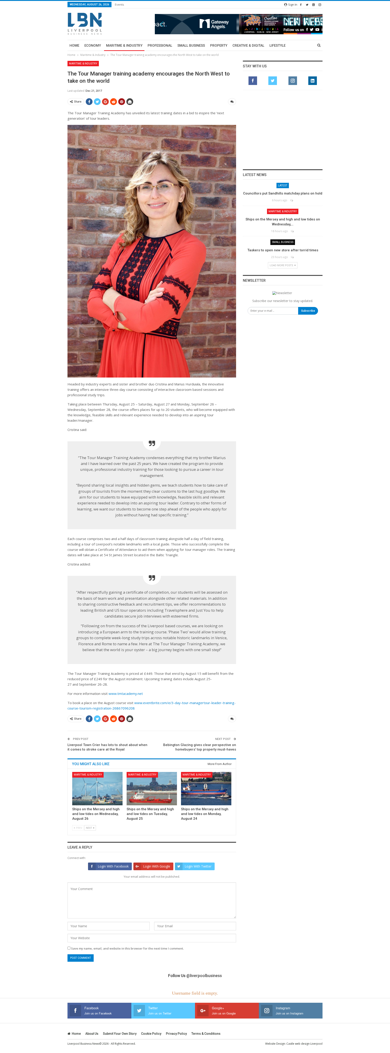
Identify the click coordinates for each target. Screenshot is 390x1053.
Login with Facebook (113, 866)
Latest (282, 185)
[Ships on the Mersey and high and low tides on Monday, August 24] (206, 788)
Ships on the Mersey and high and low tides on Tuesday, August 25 (150, 814)
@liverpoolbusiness (204, 975)
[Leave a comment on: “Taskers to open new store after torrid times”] (292, 257)
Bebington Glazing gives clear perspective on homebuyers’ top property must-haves (199, 747)
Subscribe (308, 310)
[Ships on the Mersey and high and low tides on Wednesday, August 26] (97, 788)
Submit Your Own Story (120, 1033)
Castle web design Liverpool (304, 1044)
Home (74, 45)
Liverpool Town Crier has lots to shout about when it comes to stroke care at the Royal (107, 747)
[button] (239, 24)
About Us (91, 1033)
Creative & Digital (248, 45)
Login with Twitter (198, 866)
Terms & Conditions (206, 1033)
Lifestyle (277, 45)
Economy (92, 45)
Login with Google (156, 866)
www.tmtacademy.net (126, 693)
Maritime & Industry (124, 45)
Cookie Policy (151, 1033)
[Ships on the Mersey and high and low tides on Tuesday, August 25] (152, 788)
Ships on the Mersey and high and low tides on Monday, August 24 (204, 814)
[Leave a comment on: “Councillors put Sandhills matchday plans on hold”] (292, 200)
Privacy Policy (176, 1033)
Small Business (191, 45)
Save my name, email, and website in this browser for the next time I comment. (127, 948)
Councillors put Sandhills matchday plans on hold (282, 193)
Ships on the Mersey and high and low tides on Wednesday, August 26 (96, 814)
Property (218, 45)
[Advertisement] (283, 129)
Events (119, 4)
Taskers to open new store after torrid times (282, 250)
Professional (160, 45)
